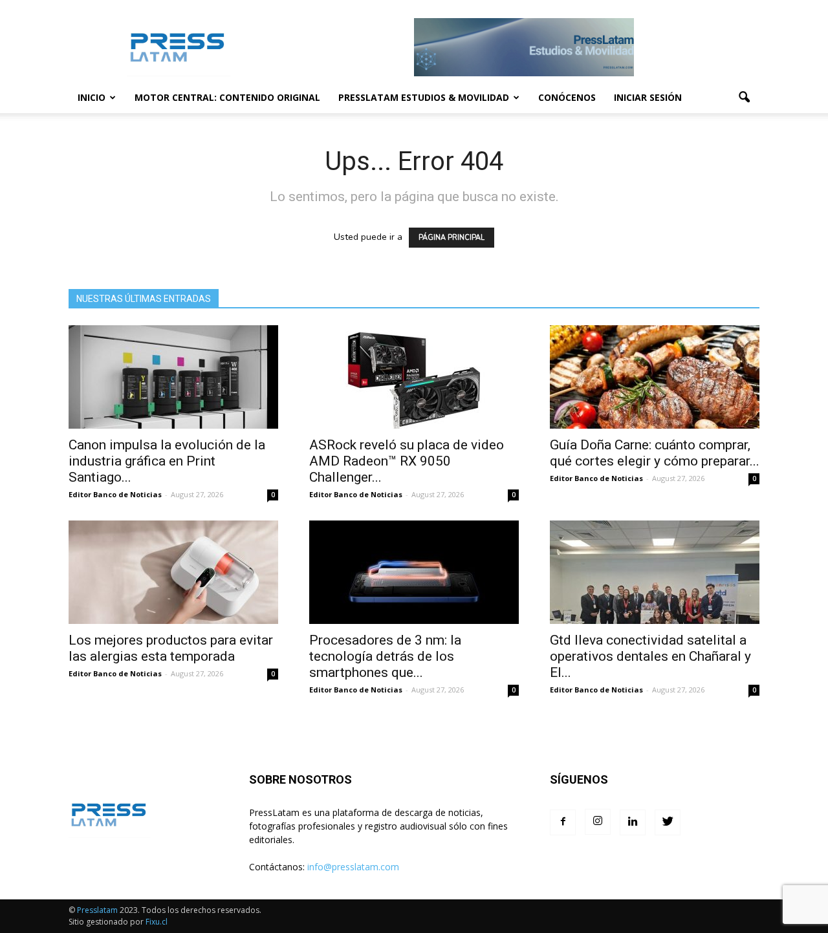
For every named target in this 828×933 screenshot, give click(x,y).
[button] (743, 97)
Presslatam (97, 910)
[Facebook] (563, 822)
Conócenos (567, 97)
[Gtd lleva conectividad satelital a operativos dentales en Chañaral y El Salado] (654, 572)
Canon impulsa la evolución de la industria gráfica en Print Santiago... (167, 461)
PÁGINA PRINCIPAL (452, 237)
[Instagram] (598, 822)
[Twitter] (668, 822)
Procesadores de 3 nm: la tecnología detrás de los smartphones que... (385, 656)
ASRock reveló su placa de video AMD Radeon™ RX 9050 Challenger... (406, 461)
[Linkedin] (633, 822)
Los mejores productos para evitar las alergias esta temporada (171, 648)
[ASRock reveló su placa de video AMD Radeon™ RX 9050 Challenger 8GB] (414, 377)
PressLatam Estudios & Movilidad (423, 97)
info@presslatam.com (353, 867)
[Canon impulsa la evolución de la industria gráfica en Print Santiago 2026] (173, 377)
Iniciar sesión (648, 97)
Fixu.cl (157, 921)
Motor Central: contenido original (227, 97)
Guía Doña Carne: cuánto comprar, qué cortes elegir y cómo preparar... (654, 453)
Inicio (91, 97)
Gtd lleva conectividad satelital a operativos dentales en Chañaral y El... (650, 656)
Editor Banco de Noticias (115, 494)
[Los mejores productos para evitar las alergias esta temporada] (173, 572)
